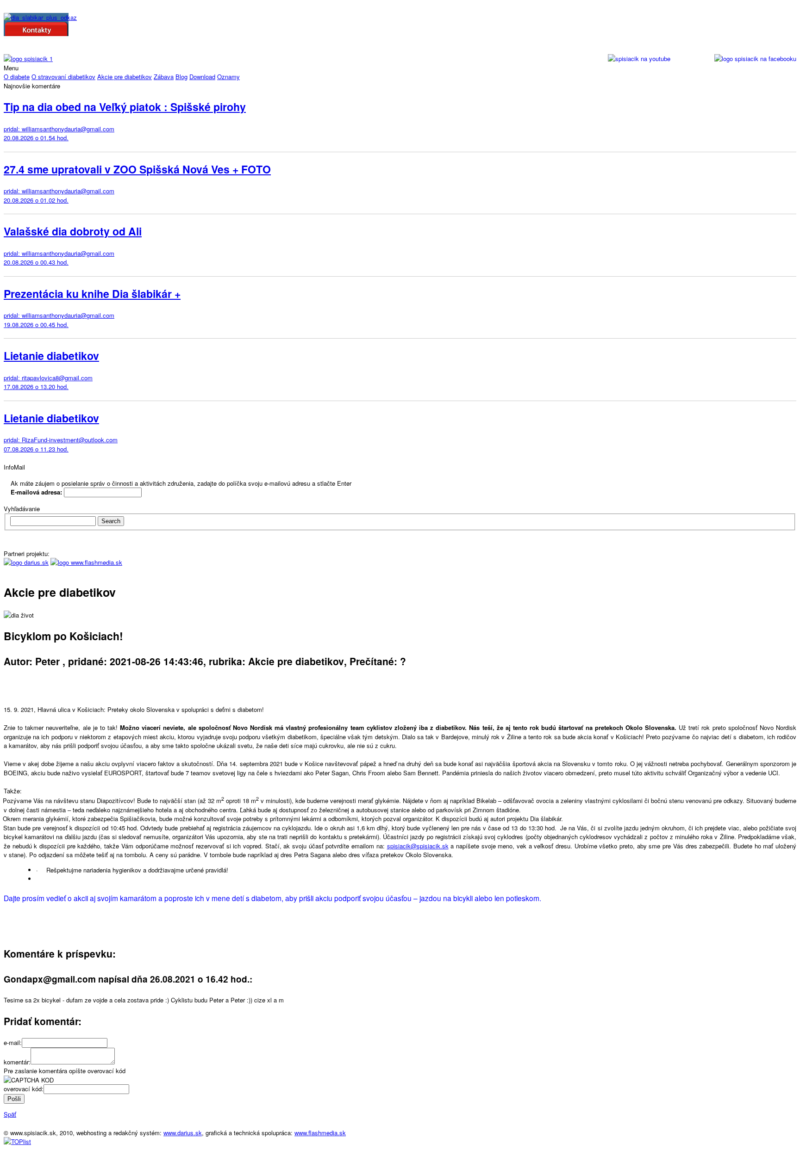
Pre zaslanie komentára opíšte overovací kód (64, 1070)
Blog (181, 76)
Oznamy (228, 76)
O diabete (17, 76)
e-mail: (13, 1042)
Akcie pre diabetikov (124, 76)
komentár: (17, 1061)
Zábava (164, 76)
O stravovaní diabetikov (63, 76)
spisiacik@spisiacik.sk (418, 845)
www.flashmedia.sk (320, 1132)
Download (202, 76)
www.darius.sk (182, 1132)
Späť (10, 1114)
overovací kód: (24, 1088)
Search (110, 521)
